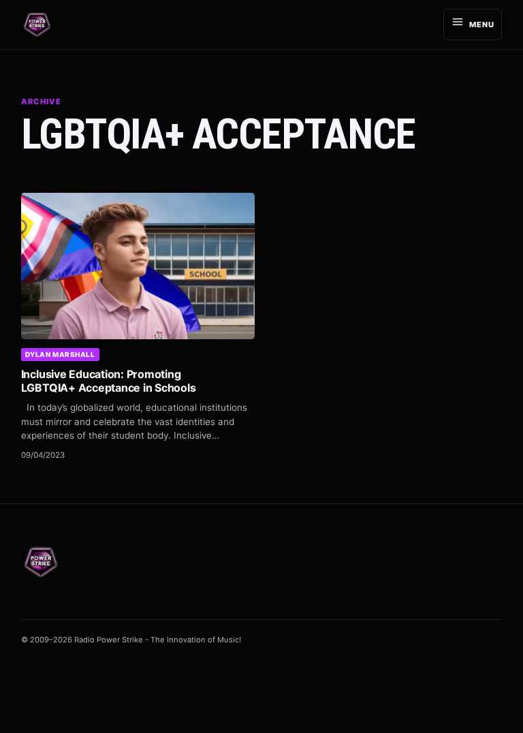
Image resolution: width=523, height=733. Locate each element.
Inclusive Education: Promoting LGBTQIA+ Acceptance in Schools (108, 380)
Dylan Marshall (60, 354)
